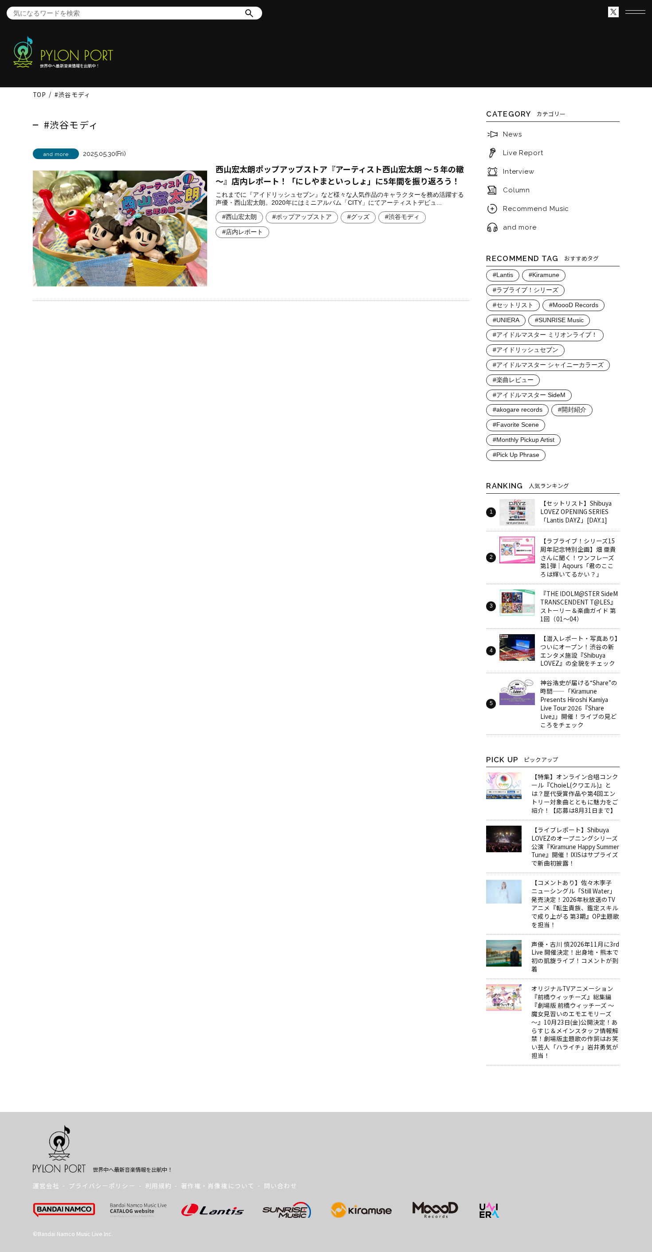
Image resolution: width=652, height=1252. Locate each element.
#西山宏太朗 (239, 217)
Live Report (523, 153)
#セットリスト (513, 305)
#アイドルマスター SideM (529, 395)
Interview (518, 172)
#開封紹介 (572, 409)
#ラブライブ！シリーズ (525, 290)
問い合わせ (280, 1185)
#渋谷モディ (402, 217)
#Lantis (503, 275)
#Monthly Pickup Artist (523, 440)
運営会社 (46, 1185)
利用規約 (158, 1185)
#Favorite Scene (516, 424)
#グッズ (358, 217)
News (512, 134)
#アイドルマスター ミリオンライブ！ (545, 335)
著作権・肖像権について (218, 1185)
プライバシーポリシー (102, 1185)
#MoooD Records (573, 305)
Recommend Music (536, 209)
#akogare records (517, 409)
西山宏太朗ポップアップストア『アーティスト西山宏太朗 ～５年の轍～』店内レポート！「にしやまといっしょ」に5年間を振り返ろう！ (340, 175)
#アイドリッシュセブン (525, 350)
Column (516, 190)
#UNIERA (506, 320)
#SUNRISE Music (559, 320)
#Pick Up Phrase (516, 455)
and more (520, 227)
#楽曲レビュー (513, 380)
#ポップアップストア (302, 217)
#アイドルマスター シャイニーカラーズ (548, 365)
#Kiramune (544, 275)
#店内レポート (242, 232)
